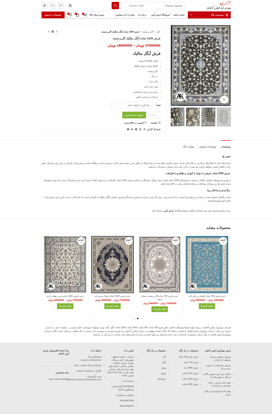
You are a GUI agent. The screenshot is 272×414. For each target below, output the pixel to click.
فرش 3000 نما (191, 367)
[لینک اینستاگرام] (60, 5)
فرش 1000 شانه (190, 373)
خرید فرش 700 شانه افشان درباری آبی (206, 296)
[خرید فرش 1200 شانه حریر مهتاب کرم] (65, 264)
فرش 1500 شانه (190, 384)
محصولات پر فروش (53, 15)
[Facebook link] (144, 129)
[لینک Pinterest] (136, 129)
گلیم (164, 362)
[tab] (226, 145)
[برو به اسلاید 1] (137, 318)
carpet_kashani (85, 371)
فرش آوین (169, 210)
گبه (164, 356)
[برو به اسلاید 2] (134, 318)
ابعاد (158, 105)
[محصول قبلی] (56, 32)
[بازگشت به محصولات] (53, 32)
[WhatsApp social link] (52, 5)
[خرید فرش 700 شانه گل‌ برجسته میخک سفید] (160, 264)
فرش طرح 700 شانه (188, 356)
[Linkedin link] (132, 129)
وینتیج (163, 373)
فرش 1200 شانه (190, 379)
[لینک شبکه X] (140, 129)
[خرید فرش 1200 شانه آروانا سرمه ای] (112, 264)
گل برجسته (148, 31)
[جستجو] (115, 5)
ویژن (163, 367)
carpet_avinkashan (91, 360)
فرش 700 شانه (191, 362)
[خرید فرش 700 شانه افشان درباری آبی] (207, 264)
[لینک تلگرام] (44, 5)
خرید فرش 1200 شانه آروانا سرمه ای (112, 296)
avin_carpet (80, 365)
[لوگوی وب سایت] (219, 5)
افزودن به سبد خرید (134, 115)
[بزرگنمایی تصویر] (224, 100)
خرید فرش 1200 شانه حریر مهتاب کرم (65, 296)
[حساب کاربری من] (70, 5)
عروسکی (161, 379)
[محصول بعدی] (49, 32)
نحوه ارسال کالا (97, 15)
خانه (158, 31)
